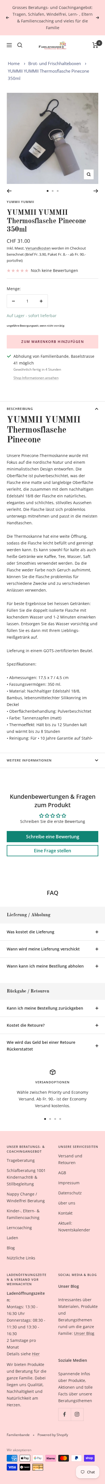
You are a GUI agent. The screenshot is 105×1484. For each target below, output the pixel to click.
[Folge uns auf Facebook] (64, 1414)
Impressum (69, 1182)
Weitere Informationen (29, 760)
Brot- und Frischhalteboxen (54, 63)
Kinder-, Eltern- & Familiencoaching (23, 1214)
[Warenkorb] (95, 45)
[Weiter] (96, 191)
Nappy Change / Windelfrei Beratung (26, 1197)
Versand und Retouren (70, 1159)
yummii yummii (20, 202)
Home (14, 63)
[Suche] (19, 45)
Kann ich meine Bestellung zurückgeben (45, 1008)
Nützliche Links (21, 1258)
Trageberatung (21, 1160)
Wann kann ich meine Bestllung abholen (45, 966)
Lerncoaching (19, 1227)
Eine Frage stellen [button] (52, 851)
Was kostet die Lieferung (30, 931)
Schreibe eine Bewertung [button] (52, 837)
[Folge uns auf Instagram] (77, 1414)
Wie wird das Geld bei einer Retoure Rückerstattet (41, 1046)
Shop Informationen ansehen (36, 377)
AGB (62, 1172)
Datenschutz (70, 1192)
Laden (12, 1237)
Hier (36, 1353)
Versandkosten (38, 248)
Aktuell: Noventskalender (74, 1226)
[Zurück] (9, 191)
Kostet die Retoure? (26, 1025)
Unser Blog (84, 1333)
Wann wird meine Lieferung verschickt (43, 949)
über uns (66, 1203)
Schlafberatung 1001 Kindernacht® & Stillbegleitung (26, 1177)
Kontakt (65, 1213)
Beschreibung (20, 409)
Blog (11, 1247)
